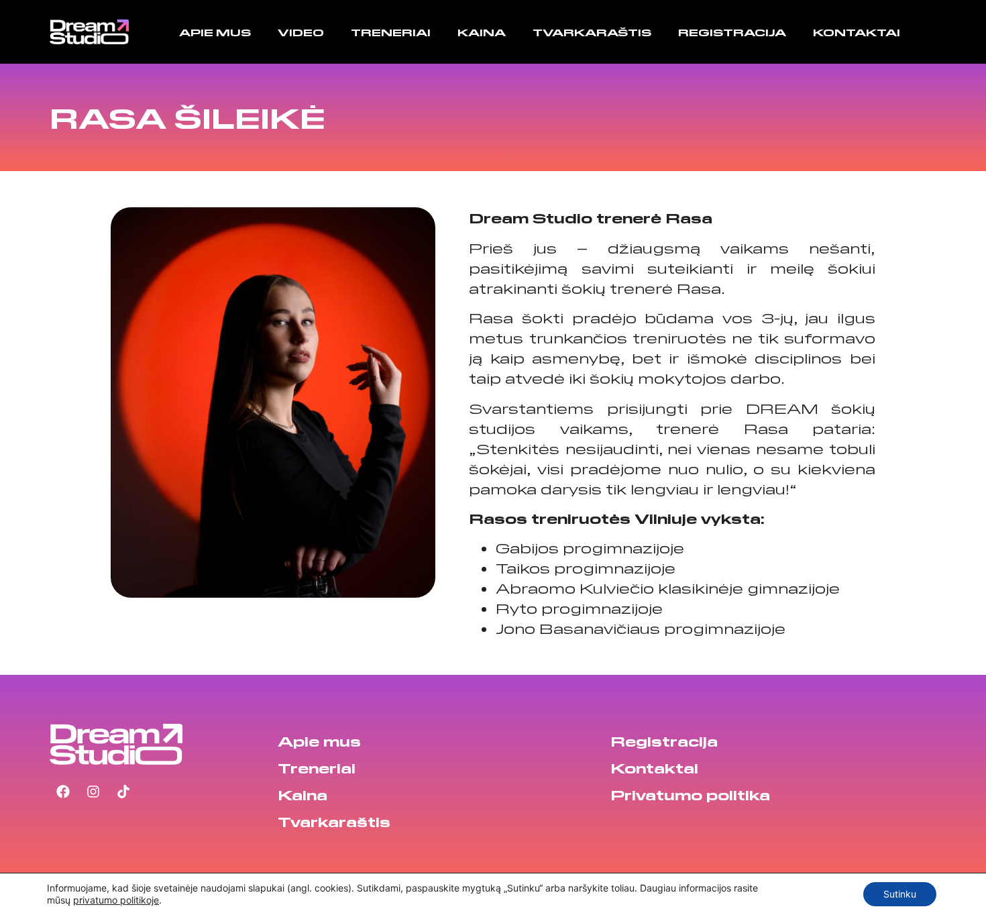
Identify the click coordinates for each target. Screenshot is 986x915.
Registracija (732, 31)
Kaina (481, 31)
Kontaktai (856, 31)
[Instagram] (93, 791)
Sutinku (899, 894)
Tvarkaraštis (592, 31)
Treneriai (391, 31)
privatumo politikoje (116, 900)
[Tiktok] (123, 791)
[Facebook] (63, 791)
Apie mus (215, 31)
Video (301, 31)
